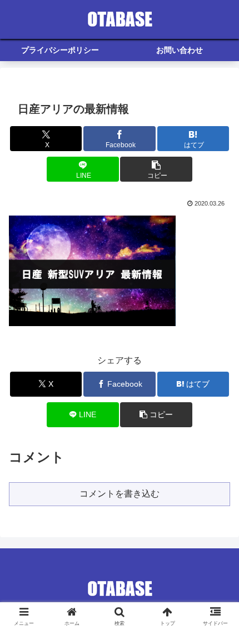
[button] (156, 169)
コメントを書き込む (119, 493)
